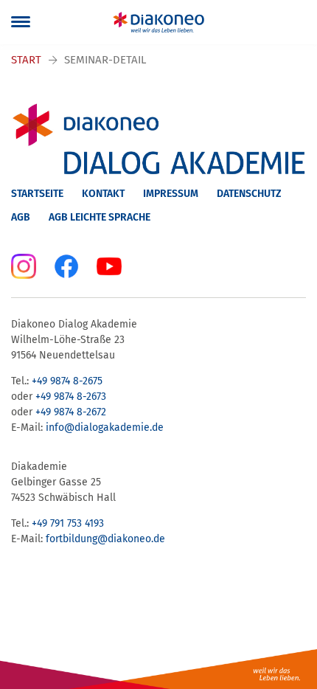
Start (26, 59)
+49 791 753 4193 (68, 523)
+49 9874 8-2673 (70, 396)
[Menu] (20, 22)
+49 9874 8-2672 (70, 412)
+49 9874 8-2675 (67, 381)
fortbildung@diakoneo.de (105, 539)
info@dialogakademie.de (105, 427)
